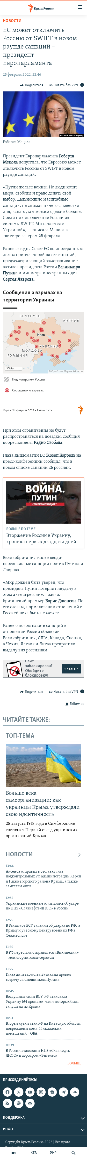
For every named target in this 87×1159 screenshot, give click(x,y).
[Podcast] (18, 1103)
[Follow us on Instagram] (41, 1092)
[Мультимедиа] (13, 1153)
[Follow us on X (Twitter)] (18, 1092)
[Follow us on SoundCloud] (74, 1092)
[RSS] (7, 1103)
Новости (12, 21)
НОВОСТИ (19, 854)
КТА (33, 1153)
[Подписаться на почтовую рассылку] (30, 1103)
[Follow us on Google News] (52, 1092)
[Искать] (73, 1153)
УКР (53, 1153)
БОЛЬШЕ (74, 1063)
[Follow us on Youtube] (30, 1092)
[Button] (31, 85)
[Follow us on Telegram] (63, 1092)
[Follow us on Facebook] (7, 1092)
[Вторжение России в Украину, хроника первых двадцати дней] (43, 502)
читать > (71, 669)
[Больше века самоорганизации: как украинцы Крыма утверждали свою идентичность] (43, 765)
